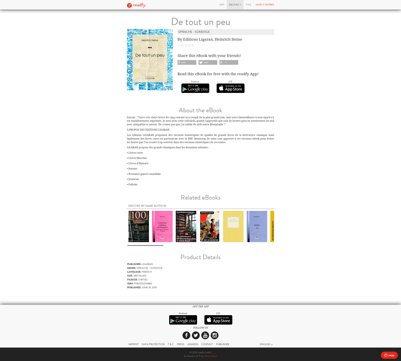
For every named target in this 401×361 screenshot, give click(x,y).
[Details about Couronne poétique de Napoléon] (162, 226)
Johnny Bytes (210, 356)
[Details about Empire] (257, 226)
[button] (235, 4)
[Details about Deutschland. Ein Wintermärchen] (233, 226)
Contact (207, 344)
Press (180, 344)
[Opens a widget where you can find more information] (389, 355)
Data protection (153, 344)
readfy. (139, 4)
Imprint (133, 344)
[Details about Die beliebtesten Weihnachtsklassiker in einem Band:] (186, 226)
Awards (192, 344)
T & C (171, 344)
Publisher (222, 344)
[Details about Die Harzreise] (209, 226)
